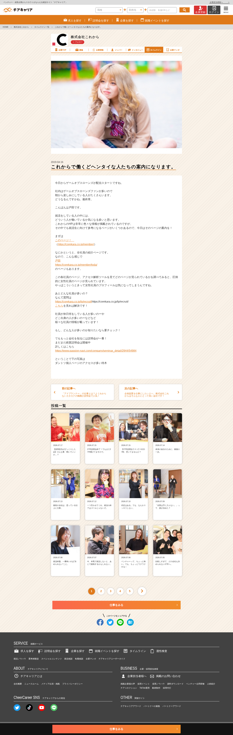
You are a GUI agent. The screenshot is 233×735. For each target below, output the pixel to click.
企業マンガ (174, 50)
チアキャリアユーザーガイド (112, 659)
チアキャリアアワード (131, 706)
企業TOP (62, 50)
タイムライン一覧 (41, 27)
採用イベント (143, 684)
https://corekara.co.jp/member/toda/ (76, 264)
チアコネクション (129, 688)
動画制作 (156, 688)
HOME (5, 27)
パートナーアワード (172, 706)
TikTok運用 (145, 688)
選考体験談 (33, 659)
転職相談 (79, 659)
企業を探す (78, 651)
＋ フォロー (78, 42)
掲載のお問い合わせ (168, 676)
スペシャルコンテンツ (51, 659)
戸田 (58, 260)
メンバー (118, 50)
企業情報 (100, 50)
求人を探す (27, 651)
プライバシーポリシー (72, 684)
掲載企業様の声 (128, 684)
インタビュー (137, 50)
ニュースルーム (31, 684)
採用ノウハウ (158, 684)
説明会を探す (52, 651)
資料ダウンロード (175, 684)
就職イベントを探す (107, 651)
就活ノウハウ (20, 659)
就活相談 (68, 659)
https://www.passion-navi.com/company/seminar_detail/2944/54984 (95, 350)
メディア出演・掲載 (50, 684)
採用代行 (167, 688)
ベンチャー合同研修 (195, 684)
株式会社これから (21, 27)
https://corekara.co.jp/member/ (76, 244)
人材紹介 (211, 684)
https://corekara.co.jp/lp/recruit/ (73, 301)
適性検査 (161, 651)
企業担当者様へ (219, 2)
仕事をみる (116, 605)
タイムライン (156, 50)
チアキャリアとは (31, 676)
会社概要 (18, 684)
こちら (59, 305)
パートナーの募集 (152, 706)
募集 (81, 50)
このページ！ (64, 240)
